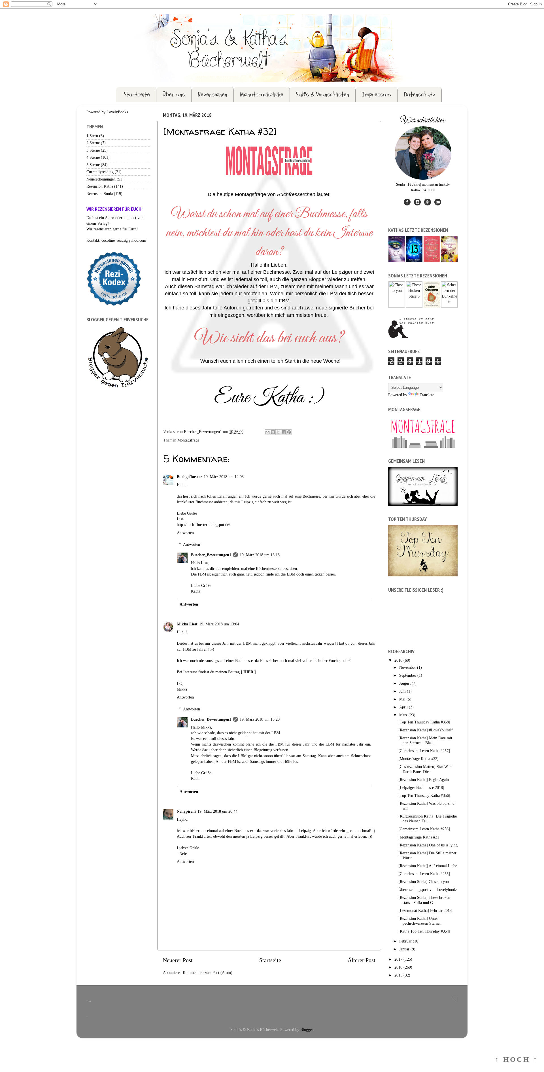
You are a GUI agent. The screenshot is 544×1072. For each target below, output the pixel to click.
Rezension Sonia (99, 193)
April (404, 707)
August (405, 683)
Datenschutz (419, 94)
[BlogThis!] (273, 432)
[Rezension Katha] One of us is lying (428, 845)
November (408, 667)
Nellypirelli (186, 811)
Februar (406, 941)
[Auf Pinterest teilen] (289, 432)
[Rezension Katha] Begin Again (423, 779)
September (408, 675)
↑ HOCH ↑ (516, 1059)
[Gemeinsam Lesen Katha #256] (424, 829)
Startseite (137, 94)
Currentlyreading (100, 171)
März (404, 715)
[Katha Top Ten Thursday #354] (424, 931)
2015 (398, 975)
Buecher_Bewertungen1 (211, 555)
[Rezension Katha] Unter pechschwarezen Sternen (419, 920)
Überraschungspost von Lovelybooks (427, 889)
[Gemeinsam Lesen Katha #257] (424, 750)
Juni (403, 691)
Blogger (306, 1029)
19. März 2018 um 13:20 (260, 719)
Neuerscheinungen (101, 179)
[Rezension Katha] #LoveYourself (425, 730)
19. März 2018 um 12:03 (224, 476)
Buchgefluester (189, 476)
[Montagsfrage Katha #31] (419, 837)
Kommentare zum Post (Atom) (207, 972)
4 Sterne (93, 157)
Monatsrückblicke (261, 94)
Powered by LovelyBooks (107, 112)
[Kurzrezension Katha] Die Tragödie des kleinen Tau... (427, 818)
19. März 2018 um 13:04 (219, 624)
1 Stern (92, 135)
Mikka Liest (187, 624)
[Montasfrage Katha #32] (418, 758)
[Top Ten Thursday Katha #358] (424, 722)
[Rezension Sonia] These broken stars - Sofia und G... (424, 900)
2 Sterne (93, 143)
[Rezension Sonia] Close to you (423, 881)
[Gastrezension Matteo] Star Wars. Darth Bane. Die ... (425, 769)
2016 (398, 967)
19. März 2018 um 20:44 (217, 811)
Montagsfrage (188, 440)
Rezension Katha (99, 186)
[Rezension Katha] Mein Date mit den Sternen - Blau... (425, 740)
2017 (398, 959)
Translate (427, 394)
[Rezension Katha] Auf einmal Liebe (427, 865)
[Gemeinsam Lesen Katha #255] (424, 873)
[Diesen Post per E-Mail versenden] (267, 432)
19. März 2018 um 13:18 (260, 555)
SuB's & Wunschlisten (322, 94)
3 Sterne (93, 150)
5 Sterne (93, 164)
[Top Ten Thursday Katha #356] (424, 795)
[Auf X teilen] (278, 432)
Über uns (174, 94)
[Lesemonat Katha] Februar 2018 (425, 910)
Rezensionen (212, 94)
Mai (403, 699)
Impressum (376, 94)
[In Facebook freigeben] (283, 432)
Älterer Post (361, 960)
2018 (398, 660)
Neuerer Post (178, 960)
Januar (405, 949)
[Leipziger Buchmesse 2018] (421, 787)
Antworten (185, 532)
